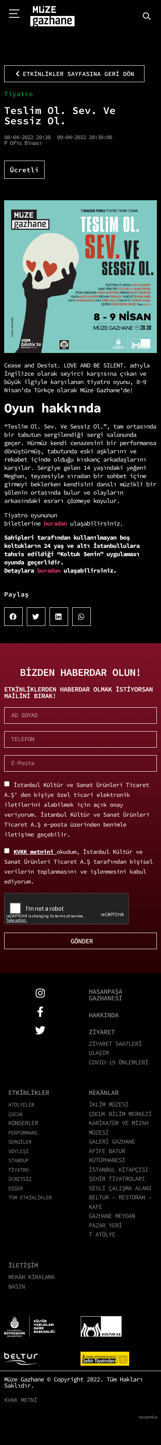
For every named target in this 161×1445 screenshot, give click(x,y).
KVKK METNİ (20, 1400)
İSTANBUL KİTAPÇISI (118, 1169)
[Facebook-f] (40, 1011)
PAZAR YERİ (105, 1225)
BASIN (16, 1286)
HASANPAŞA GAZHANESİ (105, 994)
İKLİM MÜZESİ (108, 1104)
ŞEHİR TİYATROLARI (117, 1178)
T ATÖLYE (102, 1234)
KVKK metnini (35, 851)
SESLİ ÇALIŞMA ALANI (120, 1188)
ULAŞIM (99, 1053)
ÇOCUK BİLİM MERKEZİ (120, 1114)
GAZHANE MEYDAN (112, 1216)
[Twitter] (40, 1030)
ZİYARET (102, 1032)
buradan (57, 523)
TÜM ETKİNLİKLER (30, 1197)
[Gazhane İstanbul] (52, 16)
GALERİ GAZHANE (112, 1141)
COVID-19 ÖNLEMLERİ (118, 1062)
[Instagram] (40, 993)
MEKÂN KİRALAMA (31, 1277)
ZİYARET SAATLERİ (115, 1043)
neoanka (147, 1417)
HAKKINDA (103, 1015)
